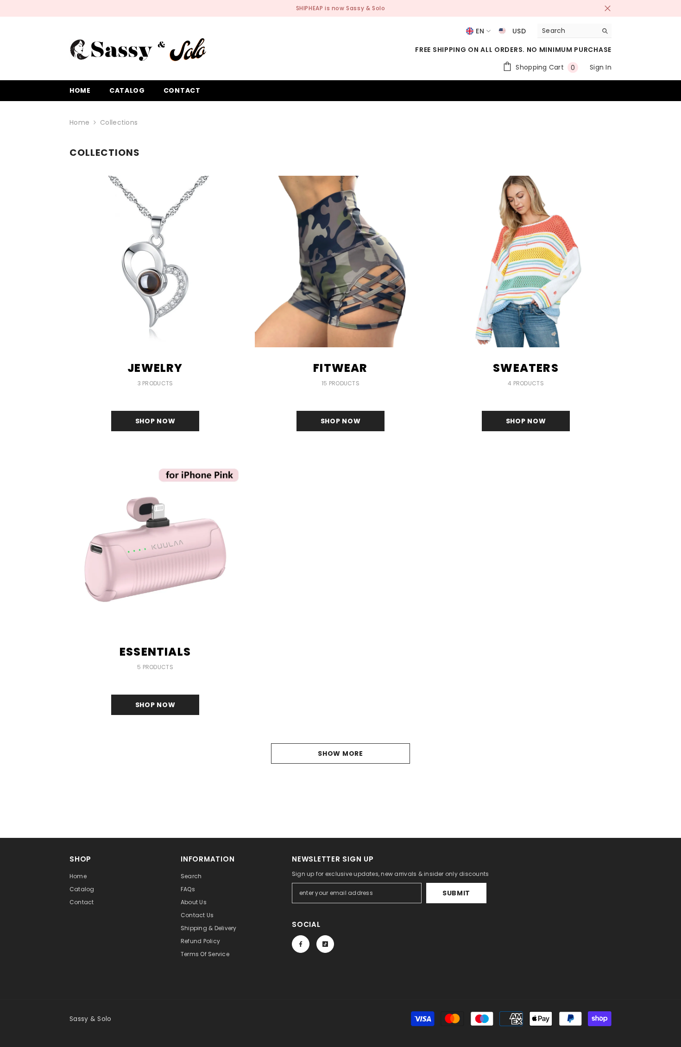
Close (608, 9)
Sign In (601, 67)
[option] (340, 8)
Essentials (155, 652)
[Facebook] (300, 944)
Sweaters (526, 368)
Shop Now (155, 421)
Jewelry (155, 368)
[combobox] (567, 31)
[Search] (574, 31)
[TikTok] (325, 944)
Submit (456, 893)
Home (79, 122)
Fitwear (340, 368)
